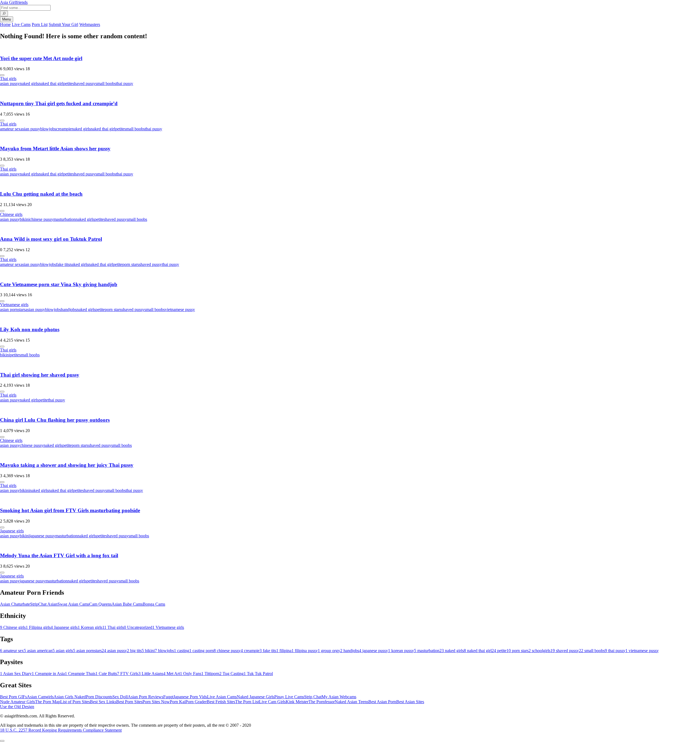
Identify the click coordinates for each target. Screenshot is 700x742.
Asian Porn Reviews (145, 696)
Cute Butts (106, 673)
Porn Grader (196, 701)
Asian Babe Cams (127, 604)
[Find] (4, 13)
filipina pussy (304, 650)
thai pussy (124, 83)
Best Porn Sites (129, 701)
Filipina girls (38, 627)
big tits (134, 650)
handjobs (69, 309)
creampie (64, 129)
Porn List (40, 24)
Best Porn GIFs (13, 696)
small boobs (105, 83)
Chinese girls (11, 214)
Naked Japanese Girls (255, 696)
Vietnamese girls (14, 304)
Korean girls (90, 627)
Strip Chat (313, 696)
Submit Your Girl (63, 24)
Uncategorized (138, 627)
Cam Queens (100, 604)
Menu (6, 19)
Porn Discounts (99, 696)
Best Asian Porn (382, 701)
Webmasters (89, 24)
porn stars (130, 264)
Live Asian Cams (222, 696)
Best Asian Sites (410, 701)
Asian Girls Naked (70, 696)
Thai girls (8, 78)
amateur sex (10, 129)
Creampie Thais (80, 673)
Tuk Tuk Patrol (258, 673)
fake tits (62, 264)
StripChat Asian (43, 604)
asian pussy (10, 83)
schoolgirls (539, 650)
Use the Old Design (17, 706)
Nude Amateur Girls (17, 701)
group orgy (329, 650)
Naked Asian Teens (351, 701)
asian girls (62, 650)
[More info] (2, 75)
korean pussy (401, 650)
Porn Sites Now (156, 701)
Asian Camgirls (40, 696)
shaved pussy (83, 83)
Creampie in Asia (48, 673)
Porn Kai (177, 701)
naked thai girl (51, 83)
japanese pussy (42, 535)
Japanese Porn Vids (190, 696)
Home (5, 24)
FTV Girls (127, 673)
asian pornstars (12, 309)
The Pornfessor (321, 701)
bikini (25, 219)
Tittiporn (210, 673)
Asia (14, 2)
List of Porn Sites (75, 701)
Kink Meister (297, 701)
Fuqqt (168, 696)
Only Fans (190, 673)
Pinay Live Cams (289, 696)
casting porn (201, 650)
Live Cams (21, 24)
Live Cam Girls (272, 701)
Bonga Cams (154, 604)
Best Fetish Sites (221, 701)
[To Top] (2, 741)
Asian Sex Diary (16, 673)
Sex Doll (120, 696)
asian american (38, 650)
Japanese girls (12, 531)
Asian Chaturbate (15, 604)
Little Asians (150, 673)
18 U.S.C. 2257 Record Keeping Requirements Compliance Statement (61, 730)
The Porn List (247, 701)
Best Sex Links (103, 701)
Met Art (171, 673)
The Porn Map (47, 701)
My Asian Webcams (339, 696)
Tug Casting (231, 673)
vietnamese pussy (180, 309)
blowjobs (48, 129)
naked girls (29, 83)
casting (181, 650)
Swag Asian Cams (73, 604)
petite (67, 83)
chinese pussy (41, 219)
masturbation (64, 219)
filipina (283, 650)
